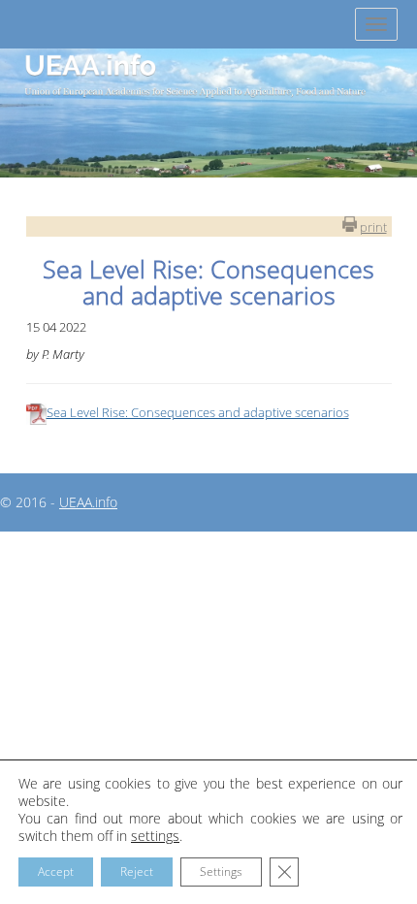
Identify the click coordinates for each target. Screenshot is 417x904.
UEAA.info (88, 502)
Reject (136, 871)
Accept (56, 871)
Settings (221, 871)
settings (155, 836)
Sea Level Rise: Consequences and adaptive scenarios (198, 412)
